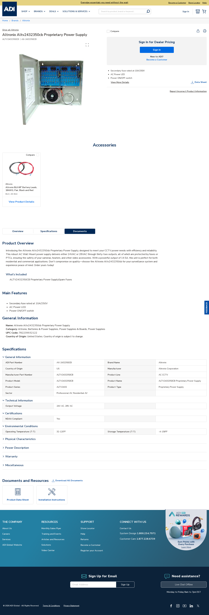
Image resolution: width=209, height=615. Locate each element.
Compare (114, 31)
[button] (206, 307)
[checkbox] (108, 31)
